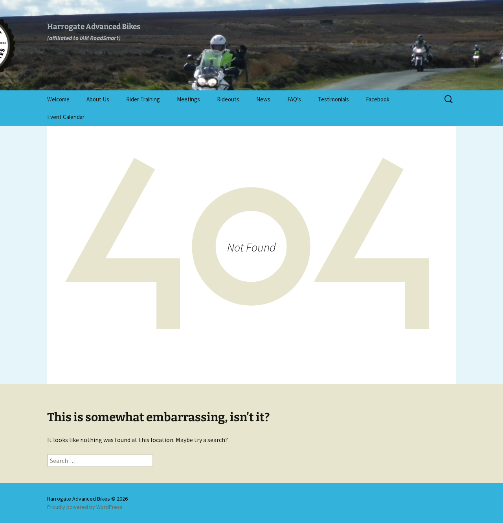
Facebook (377, 99)
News (263, 99)
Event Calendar (65, 117)
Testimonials (333, 99)
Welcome (58, 99)
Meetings (188, 99)
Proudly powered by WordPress (85, 506)
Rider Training (143, 99)
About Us (97, 99)
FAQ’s (294, 99)
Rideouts (228, 99)
